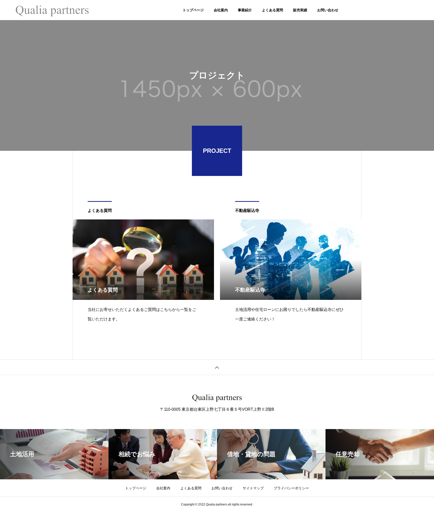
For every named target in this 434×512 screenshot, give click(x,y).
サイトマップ (253, 488)
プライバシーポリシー (291, 488)
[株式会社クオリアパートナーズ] (52, 10)
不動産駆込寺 (247, 210)
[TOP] (217, 367)
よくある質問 (272, 10)
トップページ (193, 10)
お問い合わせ (327, 10)
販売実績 (300, 10)
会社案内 (221, 10)
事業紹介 (245, 10)
